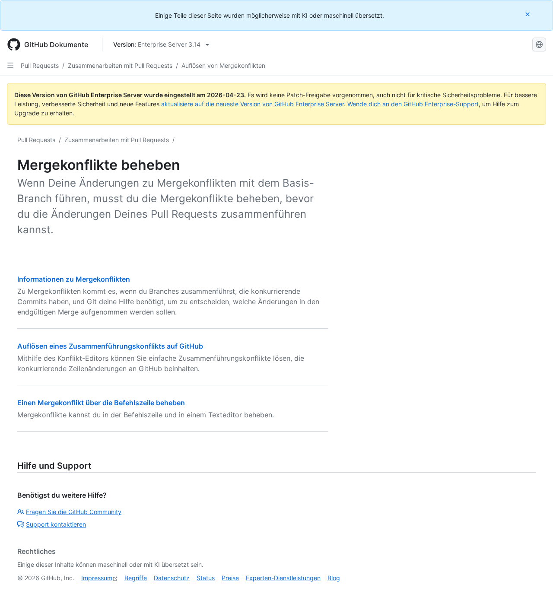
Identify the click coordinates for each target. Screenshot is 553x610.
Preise (230, 577)
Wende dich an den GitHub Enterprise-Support (413, 104)
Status (206, 577)
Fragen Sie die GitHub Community (73, 511)
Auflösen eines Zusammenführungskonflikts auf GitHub (110, 346)
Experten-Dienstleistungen (283, 577)
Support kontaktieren (56, 524)
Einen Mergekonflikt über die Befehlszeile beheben (101, 402)
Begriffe (135, 577)
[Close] (528, 14)
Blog (333, 577)
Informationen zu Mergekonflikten (73, 279)
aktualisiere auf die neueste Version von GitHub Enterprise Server (252, 104)
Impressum (96, 577)
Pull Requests (40, 65)
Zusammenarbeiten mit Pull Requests (120, 65)
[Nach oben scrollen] (534, 591)
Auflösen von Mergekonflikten (223, 65)
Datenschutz (172, 577)
